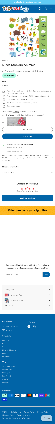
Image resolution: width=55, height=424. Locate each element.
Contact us (6, 347)
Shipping (16, 112)
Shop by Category (8, 366)
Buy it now (27, 136)
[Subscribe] (46, 274)
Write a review (27, 198)
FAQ (3, 344)
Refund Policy (29, 412)
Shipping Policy (8, 415)
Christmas (5, 383)
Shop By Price (7, 373)
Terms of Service (24, 415)
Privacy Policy (43, 412)
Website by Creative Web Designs (16, 418)
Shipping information (10, 167)
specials (5, 379)
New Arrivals (6, 376)
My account (6, 357)
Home (4, 60)
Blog (4, 353)
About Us (5, 340)
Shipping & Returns (9, 350)
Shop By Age (6, 370)
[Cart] (45, 9)
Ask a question (8, 173)
